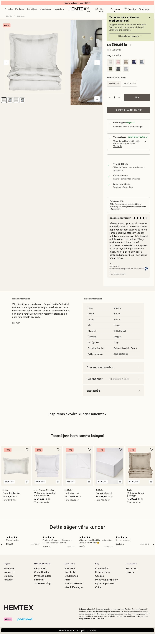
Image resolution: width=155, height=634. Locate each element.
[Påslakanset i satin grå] (118, 69)
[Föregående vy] (6, 62)
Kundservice (101, 568)
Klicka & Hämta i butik (128, 110)
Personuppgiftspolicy (106, 579)
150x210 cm (114, 83)
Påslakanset (20, 16)
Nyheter (9, 9)
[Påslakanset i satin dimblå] (142, 62)
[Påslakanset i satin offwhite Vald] (110, 62)
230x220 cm (130, 83)
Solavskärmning (42, 583)
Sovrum (9, 16)
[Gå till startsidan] (77, 8)
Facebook (9, 568)
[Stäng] (149, 17)
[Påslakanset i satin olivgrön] (110, 69)
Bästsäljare (32, 9)
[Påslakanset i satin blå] (134, 62)
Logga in (130, 572)
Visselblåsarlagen (74, 587)
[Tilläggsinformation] (130, 45)
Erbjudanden (45, 9)
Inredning (39, 579)
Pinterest (8, 579)
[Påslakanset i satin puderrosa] (118, 62)
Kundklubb (70, 572)
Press (67, 579)
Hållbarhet (70, 568)
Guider (98, 587)
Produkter (20, 9)
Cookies (99, 575)
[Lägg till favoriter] (97, 99)
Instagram (9, 572)
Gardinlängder (41, 572)
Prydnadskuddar (42, 575)
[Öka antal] (119, 97)
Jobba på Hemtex (74, 583)
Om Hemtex (71, 575)
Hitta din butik (102, 572)
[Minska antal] (109, 97)
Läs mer (16, 323)
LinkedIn (8, 575)
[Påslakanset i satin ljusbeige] (126, 62)
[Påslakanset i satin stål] (126, 69)
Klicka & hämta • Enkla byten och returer (77, 630)
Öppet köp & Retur (105, 583)
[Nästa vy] (97, 62)
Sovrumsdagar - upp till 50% (77, 3)
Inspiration (59, 9)
